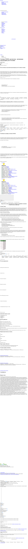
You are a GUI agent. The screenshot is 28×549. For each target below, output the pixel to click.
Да (4, 130)
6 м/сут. (11, 128)
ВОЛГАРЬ (10, 173)
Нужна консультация (3, 511)
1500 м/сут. (20, 129)
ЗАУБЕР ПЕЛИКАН (13, 189)
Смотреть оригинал (5, 355)
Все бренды (3, 162)
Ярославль (1, 0)
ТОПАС (9, 168)
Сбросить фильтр (2, 62)
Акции (2, 25)
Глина (1, 512)
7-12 (0, 507)
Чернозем (1, 514)
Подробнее (1, 355)
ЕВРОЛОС (7, 166)
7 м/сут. (14, 128)
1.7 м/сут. (22, 127)
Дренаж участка (4, 3)
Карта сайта (14, 474)
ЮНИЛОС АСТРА (13, 185)
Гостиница (1, 504)
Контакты (3, 26)
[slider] (14, 64)
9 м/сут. (18, 128)
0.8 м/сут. (7, 127)
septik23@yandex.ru (4, 4)
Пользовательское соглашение (4, 474)
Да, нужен (1, 516)
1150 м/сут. (16, 129)
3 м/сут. (5, 128)
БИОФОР (9, 177)
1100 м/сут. (12, 129)
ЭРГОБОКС (10, 187)
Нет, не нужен (2, 517)
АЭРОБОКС (10, 175)
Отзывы (3, 24)
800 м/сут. (4, 129)
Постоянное (1, 509)
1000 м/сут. (8, 129)
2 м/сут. (25, 127)
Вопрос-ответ (3, 31)
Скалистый (1, 515)
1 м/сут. (11, 127)
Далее (1, 522)
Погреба (3, 2)
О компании (3, 30)
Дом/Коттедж (2, 503)
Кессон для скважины (14, 170)
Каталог (3, 22)
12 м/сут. (21, 128)
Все (0, 130)
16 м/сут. (24, 128)
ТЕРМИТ (9, 174)
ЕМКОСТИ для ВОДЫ (14, 176)
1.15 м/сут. (14, 127)
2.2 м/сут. (1, 128)
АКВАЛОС (10, 171)
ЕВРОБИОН (10, 172)
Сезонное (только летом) (3, 508)
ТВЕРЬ (9, 169)
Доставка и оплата (10, 474)
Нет (2, 130)
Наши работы (3, 23)
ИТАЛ (8, 183)
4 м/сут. (8, 128)
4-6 (0, 506)
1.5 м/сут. (18, 127)
